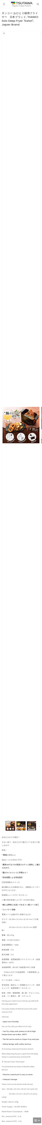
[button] (4, 4)
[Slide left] (2, 826)
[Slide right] (39, 826)
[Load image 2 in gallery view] (21, 825)
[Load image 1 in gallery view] (10, 825)
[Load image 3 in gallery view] (31, 825)
